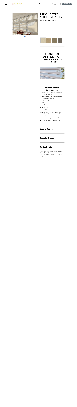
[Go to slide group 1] (24, 36)
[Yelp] (55, 4)
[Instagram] (60, 4)
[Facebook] (52, 4)
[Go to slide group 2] (25, 36)
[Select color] (43, 40)
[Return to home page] (25, 3)
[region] (25, 25)
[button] (6, 3)
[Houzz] (57, 4)
